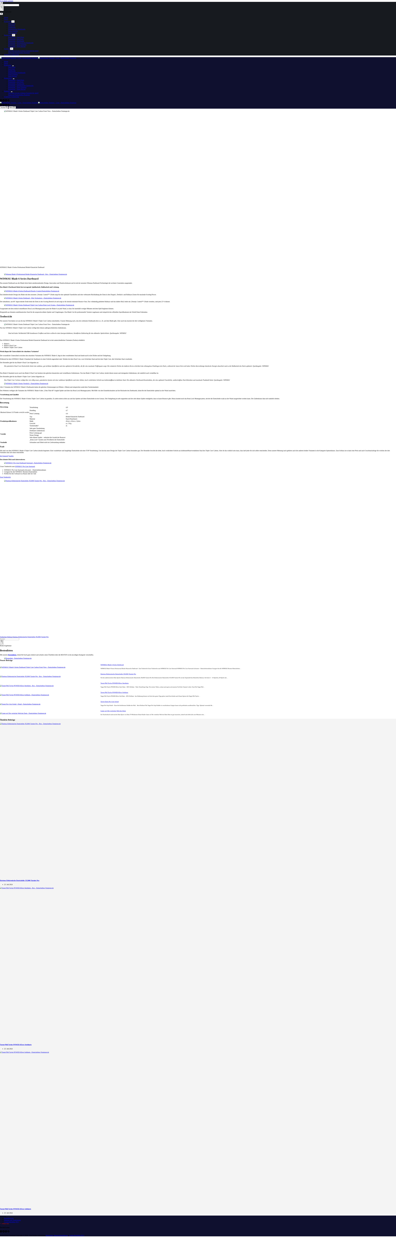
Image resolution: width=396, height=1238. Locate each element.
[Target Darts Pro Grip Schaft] (20, 704)
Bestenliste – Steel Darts (16, 80)
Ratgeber (7, 91)
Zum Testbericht (5, 477)
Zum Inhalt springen (6, 1)
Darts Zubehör (13, 74)
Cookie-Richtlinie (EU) (76, 1235)
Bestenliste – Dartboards (16, 84)
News (6, 63)
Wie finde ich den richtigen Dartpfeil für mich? (23, 93)
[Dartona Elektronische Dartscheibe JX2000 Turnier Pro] (30, 676)
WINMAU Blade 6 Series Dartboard (112, 665)
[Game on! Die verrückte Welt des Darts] (23, 713)
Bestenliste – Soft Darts (16, 82)
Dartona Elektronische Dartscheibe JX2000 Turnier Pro (118, 674)
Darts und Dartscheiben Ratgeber (19, 95)
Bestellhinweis (9, 1218)
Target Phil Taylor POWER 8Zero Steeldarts (115, 683)
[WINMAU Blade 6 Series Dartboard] (32, 667)
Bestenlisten (8, 78)
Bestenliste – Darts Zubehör (17, 87)
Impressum (49, 1235)
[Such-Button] (2, 642)
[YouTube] (3, 101)
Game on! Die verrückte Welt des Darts (113, 711)
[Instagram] (1, 101)
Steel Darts (11, 67)
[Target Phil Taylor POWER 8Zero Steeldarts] (27, 686)
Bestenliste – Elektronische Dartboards (20, 86)
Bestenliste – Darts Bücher (17, 89)
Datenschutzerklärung (61, 1235)
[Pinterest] (8, 101)
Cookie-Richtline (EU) (11, 1222)
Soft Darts (11, 69)
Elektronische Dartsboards (16, 73)
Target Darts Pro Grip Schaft (110, 701)
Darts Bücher (12, 76)
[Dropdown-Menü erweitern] (13, 65)
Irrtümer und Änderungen (12, 1220)
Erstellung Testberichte (11, 97)
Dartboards (11, 71)
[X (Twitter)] (6, 101)
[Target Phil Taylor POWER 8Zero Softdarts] (24, 695)
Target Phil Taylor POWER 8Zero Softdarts (114, 692)
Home (6, 61)
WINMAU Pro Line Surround (25, 466)
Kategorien (7, 65)
